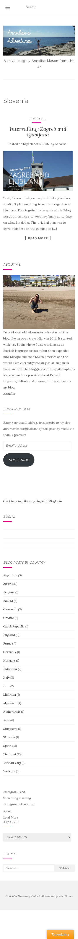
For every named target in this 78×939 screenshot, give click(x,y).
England (9, 635)
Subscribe (19, 460)
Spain (7, 746)
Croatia (37, 118)
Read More (38, 238)
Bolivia (8, 601)
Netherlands (11, 712)
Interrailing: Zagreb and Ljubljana (38, 131)
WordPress (65, 896)
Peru (6, 720)
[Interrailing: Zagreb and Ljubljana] (38, 171)
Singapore (10, 729)
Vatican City (12, 763)
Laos (6, 686)
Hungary (9, 660)
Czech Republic (13, 626)
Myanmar (10, 703)
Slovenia (9, 737)
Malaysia (9, 695)
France (8, 643)
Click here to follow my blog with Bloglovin (32, 501)
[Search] (72, 7)
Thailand (9, 754)
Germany (9, 652)
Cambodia (10, 609)
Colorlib (36, 896)
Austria (8, 584)
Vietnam (9, 771)
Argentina (10, 575)
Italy (6, 677)
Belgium (9, 592)
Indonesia (10, 669)
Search (64, 868)
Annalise (60, 144)
